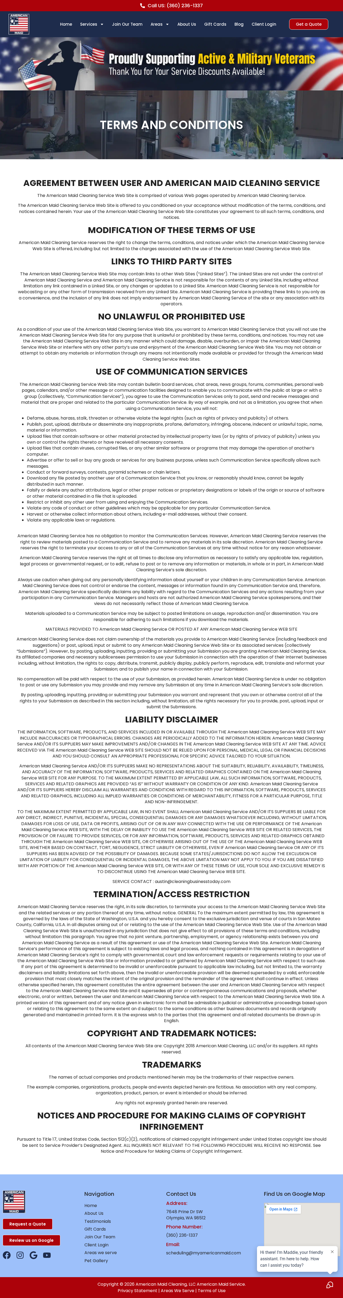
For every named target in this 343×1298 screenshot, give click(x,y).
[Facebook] (7, 1255)
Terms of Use (212, 1291)
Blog (239, 24)
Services (88, 24)
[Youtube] (47, 1255)
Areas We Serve (177, 1291)
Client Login (264, 24)
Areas (157, 24)
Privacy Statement (137, 1291)
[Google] (33, 1255)
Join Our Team (127, 24)
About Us (186, 24)
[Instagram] (20, 1255)
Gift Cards (215, 24)
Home (66, 24)
